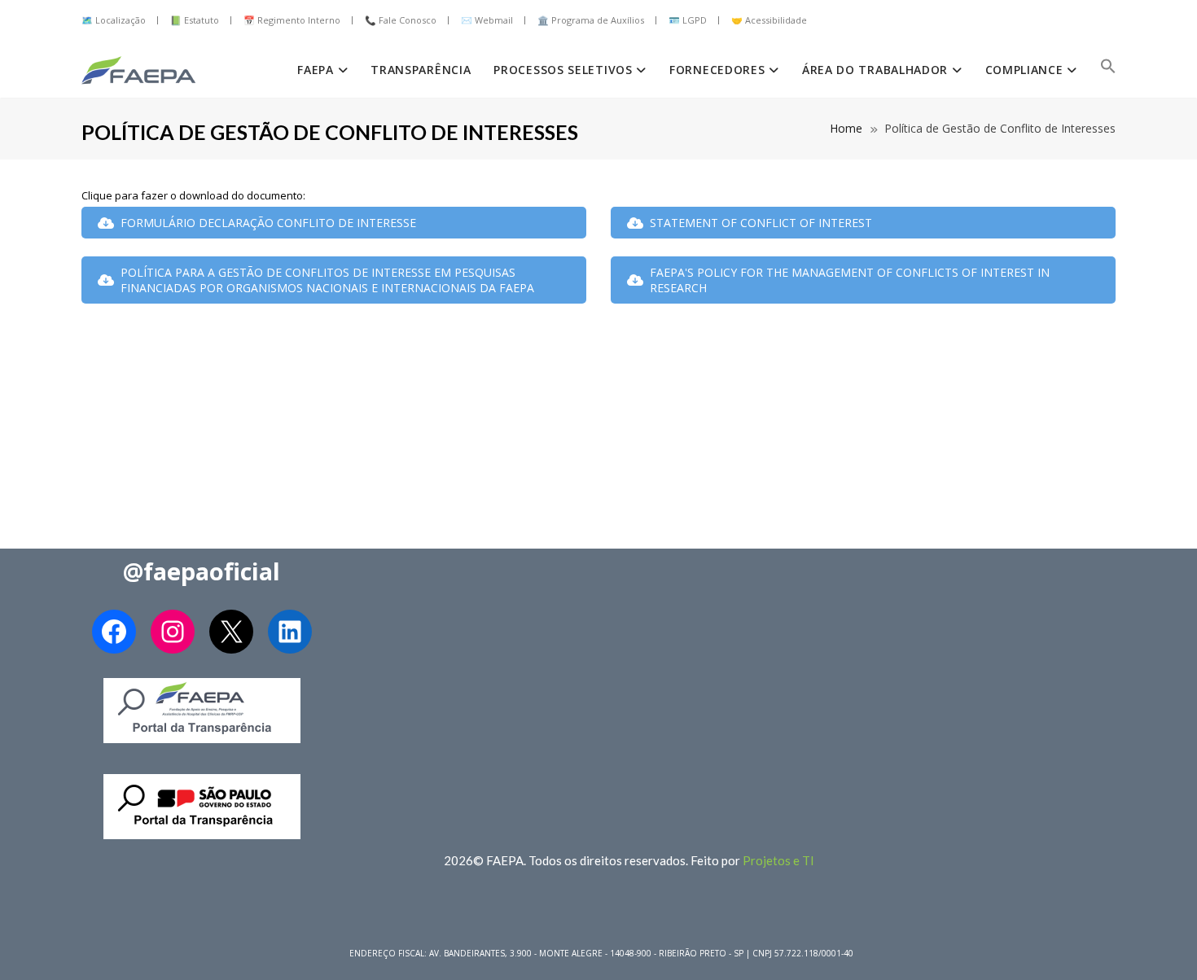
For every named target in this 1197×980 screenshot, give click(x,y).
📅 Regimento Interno (291, 20)
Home (846, 128)
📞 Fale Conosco (400, 20)
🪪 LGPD (688, 20)
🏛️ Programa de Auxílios (590, 20)
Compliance (1026, 69)
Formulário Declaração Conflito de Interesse (268, 222)
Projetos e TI (778, 860)
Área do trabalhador (877, 69)
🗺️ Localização (113, 20)
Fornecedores (719, 69)
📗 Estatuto (194, 20)
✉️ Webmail (487, 20)
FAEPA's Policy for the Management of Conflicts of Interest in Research (850, 280)
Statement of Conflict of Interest (761, 222)
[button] (1108, 70)
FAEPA (317, 69)
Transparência (420, 69)
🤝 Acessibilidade (769, 20)
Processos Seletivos (564, 69)
